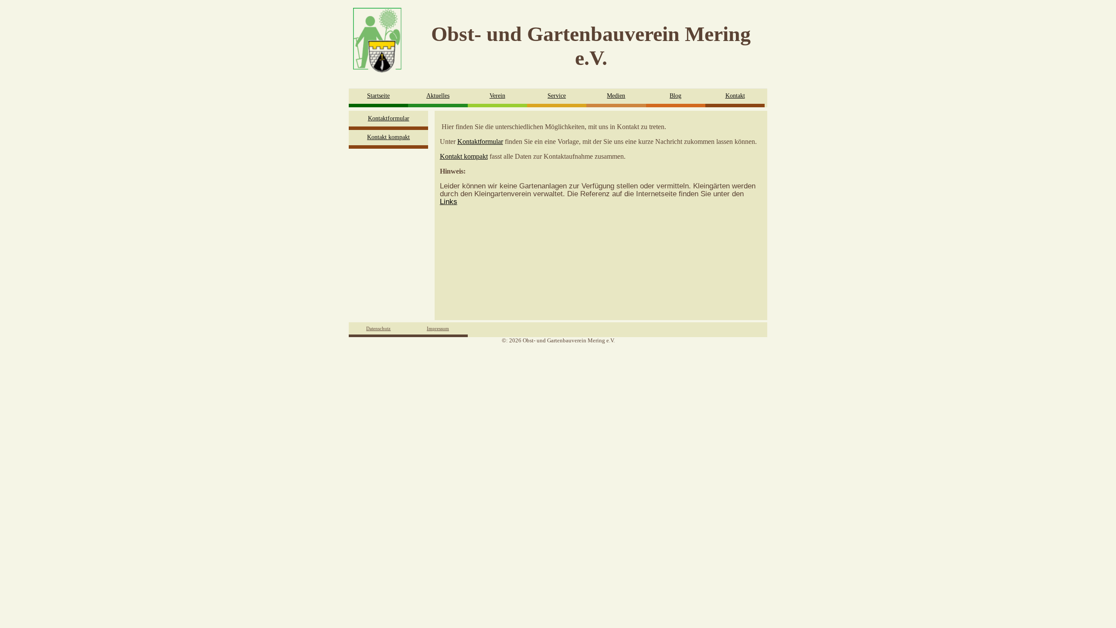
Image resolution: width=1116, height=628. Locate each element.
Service (557, 95)
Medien (616, 95)
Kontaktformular (388, 118)
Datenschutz (378, 328)
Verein (497, 95)
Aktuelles (437, 95)
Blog (675, 95)
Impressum (438, 328)
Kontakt (735, 95)
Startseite (378, 95)
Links (448, 202)
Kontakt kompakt (388, 137)
